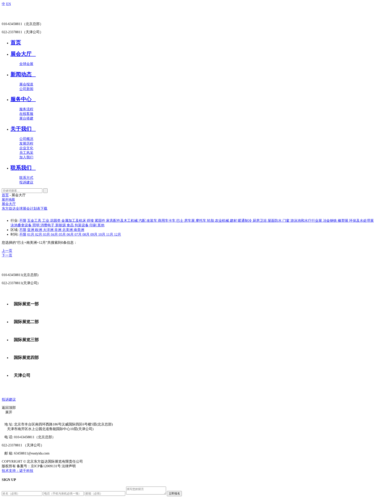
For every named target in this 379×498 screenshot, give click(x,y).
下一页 (7, 255)
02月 (39, 234)
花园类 (55, 220)
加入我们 (26, 157)
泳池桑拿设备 (21, 225)
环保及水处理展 (361, 220)
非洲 (58, 230)
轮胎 (211, 220)
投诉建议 (26, 182)
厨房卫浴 (260, 220)
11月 (110, 234)
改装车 (152, 220)
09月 (94, 234)
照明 (36, 225)
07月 (78, 234)
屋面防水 (275, 220)
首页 (5, 195)
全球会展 (26, 64)
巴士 (180, 220)
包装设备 (82, 225)
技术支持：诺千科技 (17, 471)
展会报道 (26, 84)
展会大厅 (9, 204)
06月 (71, 234)
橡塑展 (343, 220)
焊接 (91, 220)
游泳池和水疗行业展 (306, 220)
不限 (22, 220)
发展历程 (26, 143)
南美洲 (79, 230)
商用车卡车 (167, 220)
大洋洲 (48, 230)
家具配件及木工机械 (122, 220)
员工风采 (26, 152)
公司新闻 (26, 89)
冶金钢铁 (330, 220)
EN (8, 4)
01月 (31, 234)
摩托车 (201, 220)
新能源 (61, 225)
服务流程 (26, 109)
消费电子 (47, 225)
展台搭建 (26, 118)
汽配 (143, 220)
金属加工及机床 (74, 220)
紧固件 (100, 220)
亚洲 (31, 230)
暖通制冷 (245, 220)
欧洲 (39, 230)
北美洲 (68, 230)
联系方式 (26, 178)
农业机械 (222, 220)
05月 (63, 234)
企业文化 (26, 148)
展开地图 (8, 199)
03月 (47, 234)
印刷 (93, 225)
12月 (117, 234)
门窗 (286, 220)
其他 (100, 225)
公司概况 (26, 139)
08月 (86, 234)
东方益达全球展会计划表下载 (24, 208)
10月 (102, 234)
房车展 (190, 220)
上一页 (7, 251)
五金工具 (34, 220)
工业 (46, 220)
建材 (234, 220)
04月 (55, 234)
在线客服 (26, 114)
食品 (71, 225)
